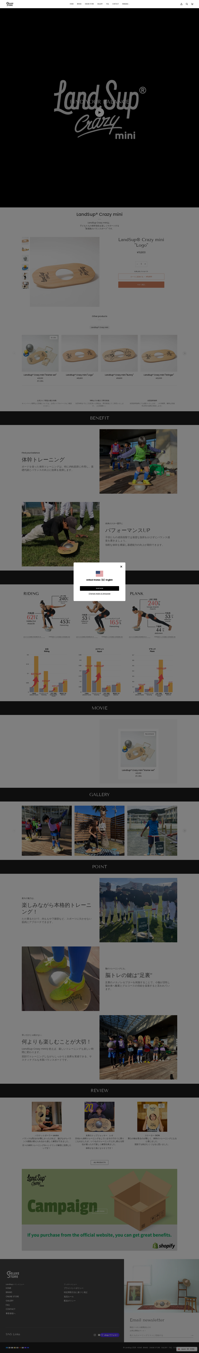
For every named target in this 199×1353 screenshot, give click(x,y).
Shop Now (99, 588)
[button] (79, 4)
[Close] (121, 566)
